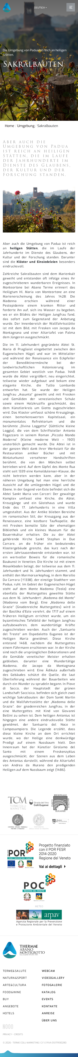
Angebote (11, 1006)
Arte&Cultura (14, 985)
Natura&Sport (15, 978)
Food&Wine (12, 992)
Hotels (8, 1013)
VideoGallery (53, 978)
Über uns (49, 1020)
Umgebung (25, 126)
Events (47, 999)
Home (9, 126)
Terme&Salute (14, 971)
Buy (6, 999)
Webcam (48, 971)
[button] (40, 7)
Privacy (7, 1034)
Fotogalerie (52, 985)
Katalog (48, 992)
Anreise (48, 1013)
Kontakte (50, 1006)
